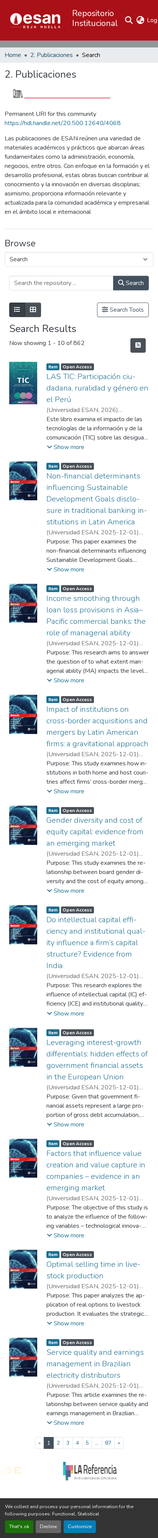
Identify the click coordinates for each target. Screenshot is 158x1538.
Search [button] (134, 283)
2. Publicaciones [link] (51, 55)
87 (108, 1443)
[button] (35, 20)
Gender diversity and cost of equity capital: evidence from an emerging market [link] (94, 831)
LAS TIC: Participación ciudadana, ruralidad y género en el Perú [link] (97, 388)
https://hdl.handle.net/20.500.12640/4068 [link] (63, 123)
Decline (48, 1526)
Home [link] (13, 55)
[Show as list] (17, 310)
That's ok (19, 1526)
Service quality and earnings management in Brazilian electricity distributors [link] (95, 1363)
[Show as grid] (33, 310)
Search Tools (126, 310)
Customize (80, 1526)
